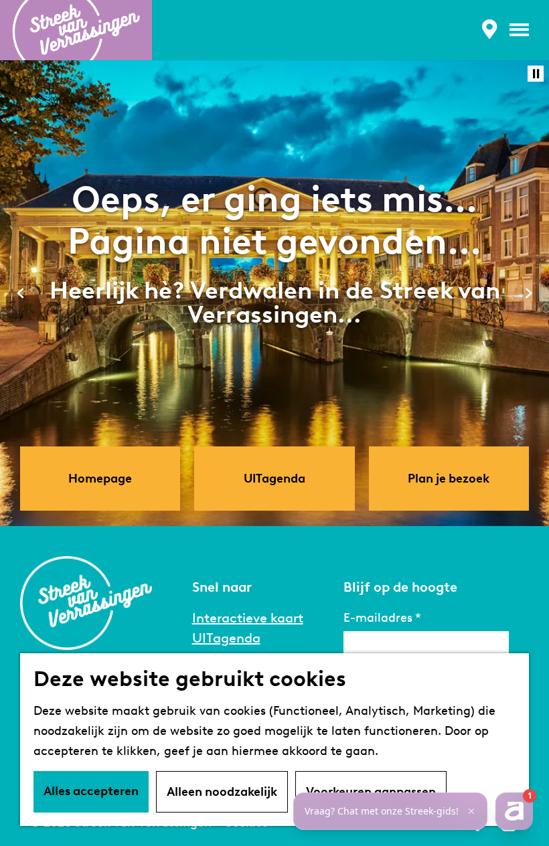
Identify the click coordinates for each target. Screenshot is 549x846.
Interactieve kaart (247, 618)
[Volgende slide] (529, 293)
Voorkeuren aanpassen (371, 791)
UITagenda (226, 638)
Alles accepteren (91, 791)
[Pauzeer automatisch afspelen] (536, 74)
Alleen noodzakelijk (222, 791)
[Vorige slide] (20, 293)
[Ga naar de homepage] (76, 30)
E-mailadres (377, 617)
